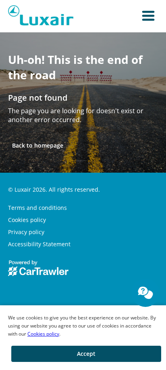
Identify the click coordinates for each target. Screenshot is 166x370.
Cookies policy (43, 333)
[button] (148, 16)
